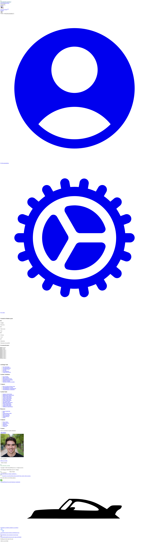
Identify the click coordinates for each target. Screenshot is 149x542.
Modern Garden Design (7, 396)
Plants (8, 3)
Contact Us (5, 426)
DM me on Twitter (3, 460)
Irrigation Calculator (6, 380)
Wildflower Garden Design (8, 406)
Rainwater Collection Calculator (9, 381)
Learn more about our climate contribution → (8, 473)
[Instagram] (4, 433)
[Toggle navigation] (1, 12)
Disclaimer (5, 424)
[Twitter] (2, 433)
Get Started (5, 9)
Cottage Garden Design (7, 397)
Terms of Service (6, 423)
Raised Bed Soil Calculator (8, 379)
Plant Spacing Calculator (7, 378)
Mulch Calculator (6, 377)
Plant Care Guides (6, 414)
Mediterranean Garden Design (8, 395)
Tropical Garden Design (7, 398)
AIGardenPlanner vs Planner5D (9, 389)
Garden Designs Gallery (7, 413)
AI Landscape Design (7, 367)
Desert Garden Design (7, 399)
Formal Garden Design (7, 405)
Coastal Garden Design (7, 404)
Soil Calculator (5, 376)
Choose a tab (2, 13)
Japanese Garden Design (7, 394)
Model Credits (5, 425)
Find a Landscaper (6, 415)
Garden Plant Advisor (7, 372)
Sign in (1, 9)
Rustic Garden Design (7, 403)
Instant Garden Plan (6, 411)
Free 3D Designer (3, 3)
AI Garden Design (6, 369)
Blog (4, 412)
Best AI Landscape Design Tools (9, 386)
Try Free (2, 10)
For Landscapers (6, 371)
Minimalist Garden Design (8, 402)
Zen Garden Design (6, 401)
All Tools (4, 370)
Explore (2, 4)
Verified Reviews (6, 416)
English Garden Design (7, 400)
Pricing (1, 6)
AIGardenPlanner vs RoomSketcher (9, 388)
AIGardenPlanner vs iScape (8, 387)
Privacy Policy (5, 421)
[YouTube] (5, 433)
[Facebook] (1, 433)
